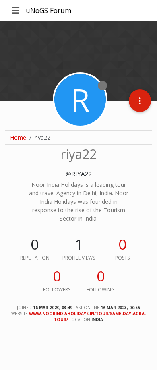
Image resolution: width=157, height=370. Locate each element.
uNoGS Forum (49, 10)
